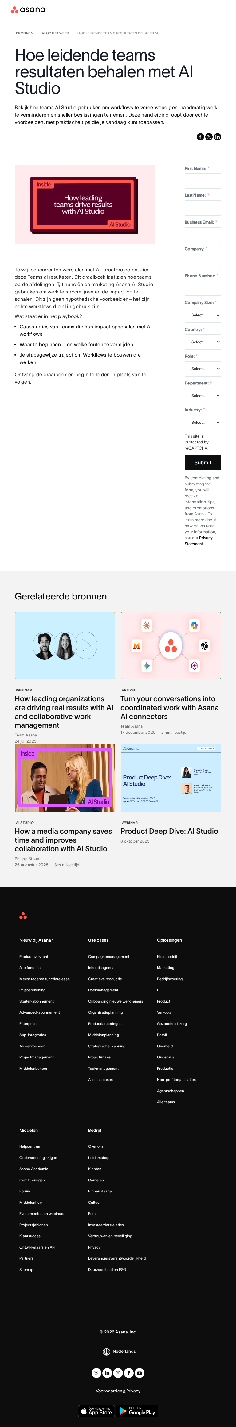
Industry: (195, 409)
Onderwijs (165, 1057)
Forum (24, 1191)
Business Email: (201, 222)
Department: (198, 383)
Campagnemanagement (108, 956)
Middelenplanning (103, 1035)
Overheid (165, 1046)
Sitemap (26, 1270)
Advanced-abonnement (39, 1012)
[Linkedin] (107, 1373)
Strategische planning (106, 1046)
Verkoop (164, 1012)
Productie (165, 1068)
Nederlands (124, 1351)
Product (163, 1001)
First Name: (197, 168)
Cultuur (94, 1202)
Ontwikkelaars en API (37, 1247)
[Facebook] (129, 1373)
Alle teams (166, 1102)
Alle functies (30, 968)
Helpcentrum (30, 1146)
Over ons (96, 1146)
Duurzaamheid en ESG (107, 1270)
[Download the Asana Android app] (137, 1411)
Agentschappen (170, 1091)
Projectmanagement (36, 1057)
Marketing (165, 968)
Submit (203, 462)
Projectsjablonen (33, 1225)
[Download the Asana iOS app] (96, 1411)
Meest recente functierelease (44, 979)
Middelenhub (30, 1202)
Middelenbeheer (33, 1068)
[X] (96, 1373)
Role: (191, 356)
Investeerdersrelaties (106, 1225)
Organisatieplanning (105, 1012)
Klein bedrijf (167, 956)
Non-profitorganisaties (176, 1079)
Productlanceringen (105, 1024)
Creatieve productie (105, 979)
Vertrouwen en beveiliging (110, 1236)
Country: (195, 329)
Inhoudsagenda (101, 968)
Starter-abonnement (36, 1001)
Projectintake (99, 1057)
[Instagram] (118, 1373)
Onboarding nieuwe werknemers (115, 1001)
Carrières (96, 1180)
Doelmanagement (103, 990)
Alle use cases (100, 1079)
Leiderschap (98, 1158)
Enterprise (28, 1024)
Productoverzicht (33, 956)
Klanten (94, 1169)
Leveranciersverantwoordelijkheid (117, 1258)
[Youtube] (139, 1373)
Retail (162, 1035)
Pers (92, 1213)
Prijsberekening (32, 990)
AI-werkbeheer (32, 1046)
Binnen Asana (100, 1191)
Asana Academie (33, 1169)
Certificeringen (32, 1180)
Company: (196, 249)
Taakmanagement (103, 1068)
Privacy (94, 1247)
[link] (24, 34)
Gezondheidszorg (172, 1024)
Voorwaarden (109, 1390)
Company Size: (201, 302)
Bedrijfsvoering (170, 979)
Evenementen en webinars (41, 1213)
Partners (26, 1258)
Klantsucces (30, 1236)
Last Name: (197, 195)
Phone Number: (201, 276)
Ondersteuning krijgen (38, 1158)
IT (158, 990)
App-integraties (32, 1035)
